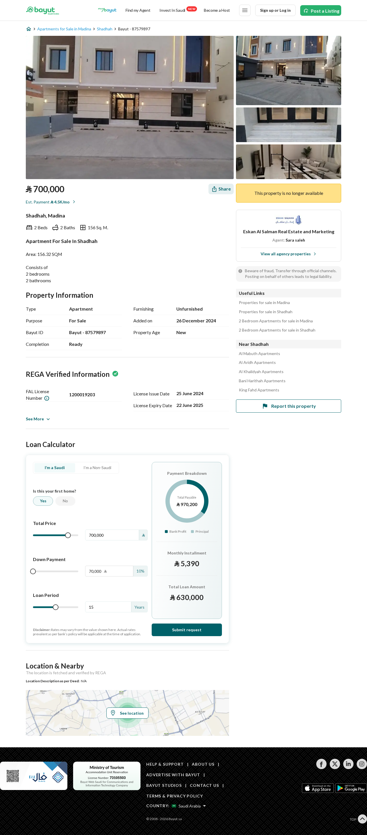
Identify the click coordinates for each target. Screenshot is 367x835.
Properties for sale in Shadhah (265, 311)
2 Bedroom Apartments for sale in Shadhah (277, 330)
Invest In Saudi (177, 10)
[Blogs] (107, 10)
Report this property (293, 406)
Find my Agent (138, 10)
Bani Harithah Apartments (262, 381)
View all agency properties (286, 253)
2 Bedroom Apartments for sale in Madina (276, 321)
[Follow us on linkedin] (348, 767)
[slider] (68, 535)
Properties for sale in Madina (264, 302)
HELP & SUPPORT (165, 764)
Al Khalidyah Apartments (261, 371)
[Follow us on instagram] (361, 767)
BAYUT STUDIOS (164, 785)
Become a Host (217, 10)
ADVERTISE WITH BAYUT (173, 774)
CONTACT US (204, 785)
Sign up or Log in (275, 10)
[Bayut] (42, 10)
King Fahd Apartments (259, 390)
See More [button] (35, 418)
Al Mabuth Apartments (259, 353)
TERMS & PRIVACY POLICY (174, 795)
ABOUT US (203, 764)
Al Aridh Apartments (257, 362)
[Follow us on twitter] (334, 767)
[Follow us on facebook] (321, 767)
